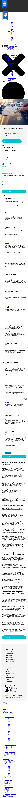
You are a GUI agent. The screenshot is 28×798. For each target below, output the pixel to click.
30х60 (12, 71)
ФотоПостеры (11, 79)
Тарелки (7, 788)
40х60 (12, 74)
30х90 (12, 72)
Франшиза (9, 681)
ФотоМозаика (11, 63)
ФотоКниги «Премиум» (12, 46)
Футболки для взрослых (10, 794)
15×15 (12, 35)
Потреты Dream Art (12, 60)
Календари (9, 655)
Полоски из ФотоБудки (12, 44)
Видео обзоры (10, 677)
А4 (11, 30)
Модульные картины (12, 78)
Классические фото (9, 717)
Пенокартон (10, 76)
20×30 (12, 39)
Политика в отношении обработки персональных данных (12, 698)
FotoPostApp (11, 695)
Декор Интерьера (11, 659)
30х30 (12, 27)
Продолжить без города (7, 47)
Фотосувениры (10, 661)
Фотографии (10, 651)
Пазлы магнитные (9, 790)
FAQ (8, 679)
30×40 (12, 41)
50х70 (12, 75)
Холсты (9, 64)
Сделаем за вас (10, 673)
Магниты (7, 789)
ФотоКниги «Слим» (12, 47)
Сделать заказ (6, 141)
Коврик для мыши (9, 783)
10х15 (12, 20)
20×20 (12, 38)
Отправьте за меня (12, 58)
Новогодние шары (9, 785)
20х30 (12, 26)
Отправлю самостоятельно (13, 57)
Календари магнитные (12, 53)
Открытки (9, 657)
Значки (6, 782)
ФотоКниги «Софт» (12, 49)
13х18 (12, 22)
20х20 (12, 25)
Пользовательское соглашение (11, 700)
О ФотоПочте (10, 669)
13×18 (12, 34)
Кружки (7, 784)
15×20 (12, 37)
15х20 (12, 24)
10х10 (12, 32)
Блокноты (10, 50)
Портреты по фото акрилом (13, 61)
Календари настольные (12, 54)
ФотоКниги (10, 653)
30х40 (12, 29)
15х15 (12, 23)
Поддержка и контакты (12, 682)
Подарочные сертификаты (13, 664)
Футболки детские (9, 792)
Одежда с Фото (10, 663)
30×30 (12, 40)
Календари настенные (12, 55)
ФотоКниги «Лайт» (12, 48)
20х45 (12, 69)
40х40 (12, 73)
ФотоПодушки (11, 80)
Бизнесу (9, 675)
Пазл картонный (9, 787)
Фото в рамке (11, 31)
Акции (8, 671)
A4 (11, 42)
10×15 (12, 33)
